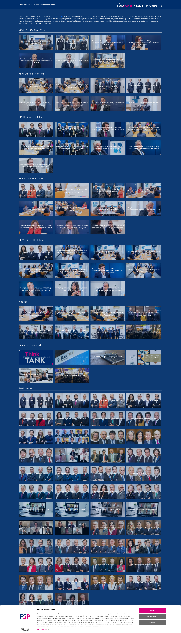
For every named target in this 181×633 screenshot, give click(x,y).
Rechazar (152, 622)
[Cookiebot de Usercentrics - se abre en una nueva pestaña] (25, 629)
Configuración (42, 629)
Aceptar (152, 610)
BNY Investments (57, 16)
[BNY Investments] (147, 5)
